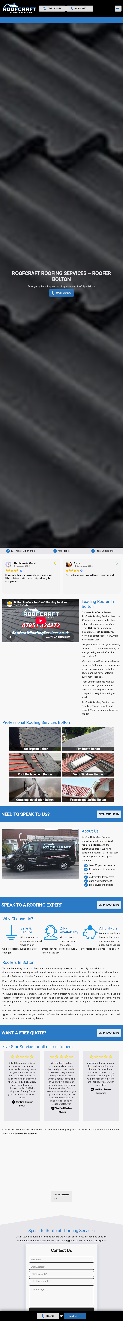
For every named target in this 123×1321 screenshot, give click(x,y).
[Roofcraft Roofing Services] (19, 8)
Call (68, 1240)
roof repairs (102, 632)
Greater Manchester (26, 1133)
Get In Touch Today (109, 814)
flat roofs (93, 628)
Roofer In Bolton (101, 612)
